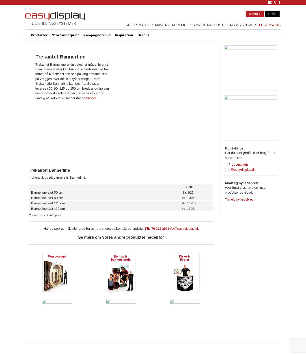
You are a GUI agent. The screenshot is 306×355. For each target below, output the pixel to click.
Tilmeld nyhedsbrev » (240, 199)
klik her (91, 98)
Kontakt (254, 14)
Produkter (39, 35)
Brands (143, 35)
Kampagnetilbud (97, 35)
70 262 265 (240, 165)
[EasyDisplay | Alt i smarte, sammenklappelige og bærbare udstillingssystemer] (55, 19)
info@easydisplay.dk (183, 228)
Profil (272, 14)
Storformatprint (65, 35)
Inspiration (124, 35)
